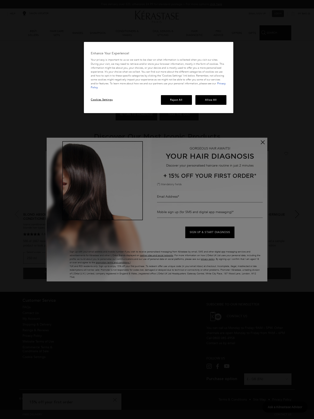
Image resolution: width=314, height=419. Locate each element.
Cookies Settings (102, 99)
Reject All (176, 100)
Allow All (211, 100)
